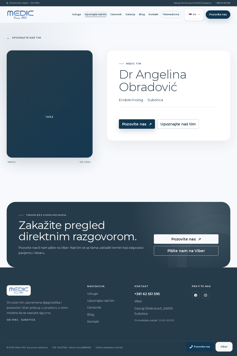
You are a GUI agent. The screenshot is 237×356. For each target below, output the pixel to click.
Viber (138, 301)
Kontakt (153, 14)
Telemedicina (171, 14)
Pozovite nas (218, 14)
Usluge (76, 14)
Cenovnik (116, 14)
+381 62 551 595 (223, 3)
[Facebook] (196, 295)
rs (194, 14)
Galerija (130, 14)
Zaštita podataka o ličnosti (109, 347)
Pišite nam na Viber (186, 251)
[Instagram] (205, 295)
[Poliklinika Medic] (20, 14)
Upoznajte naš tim (95, 14)
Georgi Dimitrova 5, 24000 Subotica (192, 3)
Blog (142, 14)
